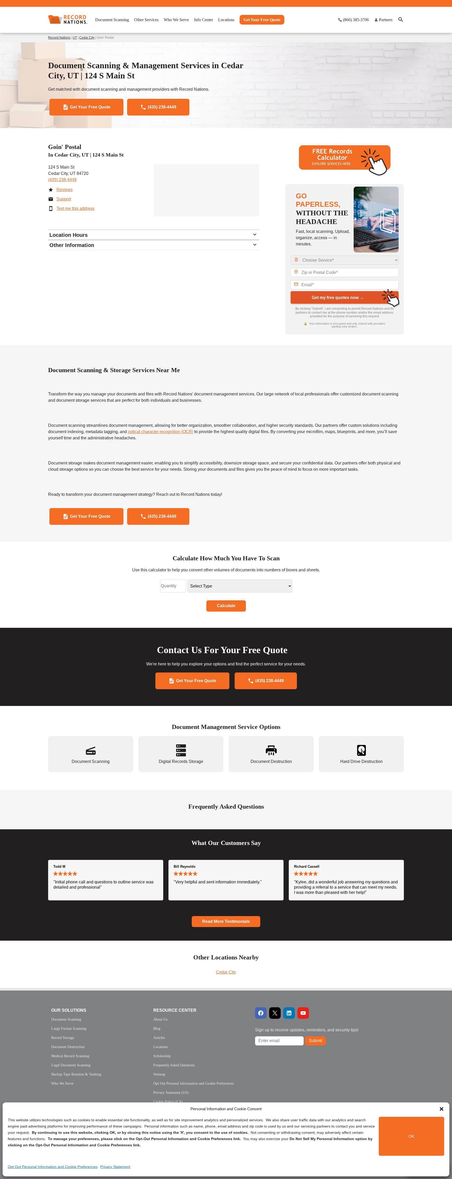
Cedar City (86, 37)
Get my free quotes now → (338, 297)
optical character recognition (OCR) (160, 431)
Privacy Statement (115, 1167)
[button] (441, 1109)
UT (75, 37)
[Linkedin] (289, 1013)
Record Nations (59, 37)
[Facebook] (261, 1013)
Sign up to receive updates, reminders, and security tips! (306, 1030)
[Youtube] (303, 1013)
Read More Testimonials (226, 921)
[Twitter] (275, 1013)
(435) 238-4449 (62, 179)
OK (411, 1136)
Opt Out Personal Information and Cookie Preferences (53, 1167)
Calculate (226, 605)
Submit (315, 1040)
